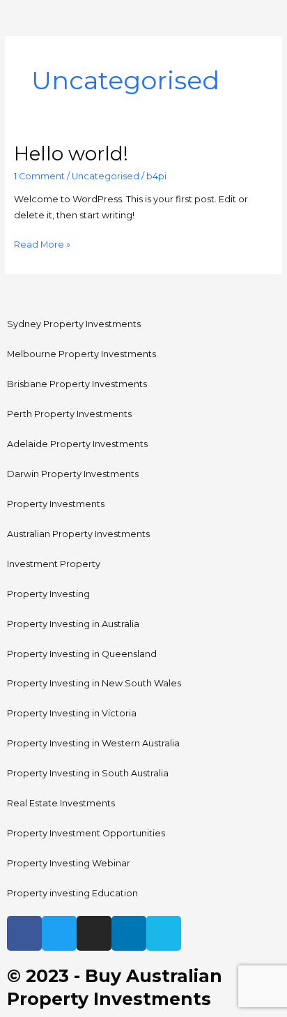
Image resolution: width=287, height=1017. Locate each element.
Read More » (42, 243)
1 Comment (39, 176)
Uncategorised (105, 176)
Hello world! (71, 153)
